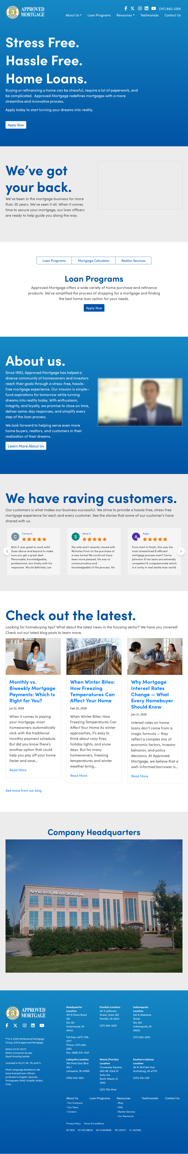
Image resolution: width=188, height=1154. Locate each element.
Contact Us (172, 15)
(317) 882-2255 (170, 8)
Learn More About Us (26, 445)
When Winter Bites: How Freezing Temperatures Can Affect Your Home (92, 691)
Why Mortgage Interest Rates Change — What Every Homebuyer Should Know (152, 694)
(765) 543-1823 (75, 1078)
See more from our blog (23, 790)
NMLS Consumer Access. (19, 1052)
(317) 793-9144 (108, 1089)
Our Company (75, 1102)
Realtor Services (133, 260)
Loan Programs (99, 15)
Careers (72, 1111)
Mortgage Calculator (93, 260)
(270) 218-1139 (141, 1078)
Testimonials (149, 15)
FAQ (120, 1107)
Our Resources (126, 1116)
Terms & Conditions (94, 1123)
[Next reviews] (181, 551)
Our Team (73, 1107)
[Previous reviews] (7, 551)
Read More (18, 770)
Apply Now (16, 125)
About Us (72, 15)
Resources (124, 15)
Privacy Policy (73, 1123)
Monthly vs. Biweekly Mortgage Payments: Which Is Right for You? (32, 691)
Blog (120, 1102)
